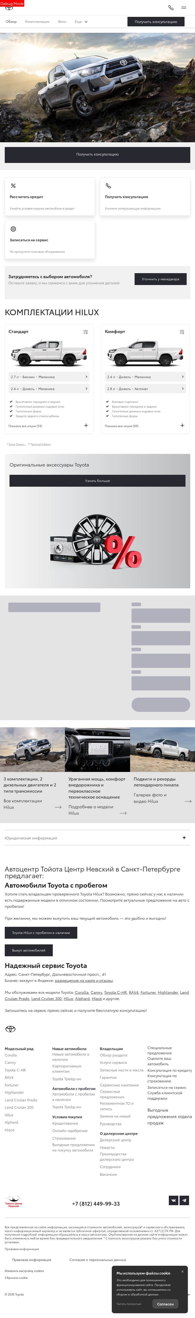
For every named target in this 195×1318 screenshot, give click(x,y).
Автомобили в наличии (86, 376)
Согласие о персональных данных (97, 1259)
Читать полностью (129, 1304)
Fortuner (148, 992)
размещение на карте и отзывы (84, 980)
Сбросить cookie (16, 1278)
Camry (96, 992)
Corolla (81, 992)
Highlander (168, 992)
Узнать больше (97, 480)
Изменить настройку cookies (24, 1271)
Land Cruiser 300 (46, 998)
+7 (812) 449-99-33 (96, 1203)
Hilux (68, 998)
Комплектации (37, 21)
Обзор (11, 21)
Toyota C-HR (115, 992)
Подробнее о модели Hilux (90, 809)
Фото (62, 21)
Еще (79, 21)
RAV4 (133, 992)
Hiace (97, 998)
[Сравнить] (86, 332)
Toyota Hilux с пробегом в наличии (41, 932)
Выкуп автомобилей (28, 950)
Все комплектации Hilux (23, 803)
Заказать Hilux (156, 21)
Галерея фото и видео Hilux (150, 797)
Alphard (82, 998)
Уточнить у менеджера (160, 278)
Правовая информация (22, 1249)
